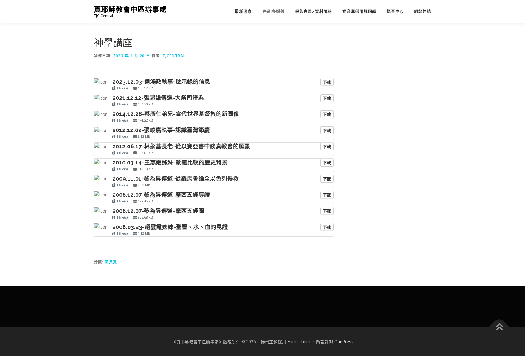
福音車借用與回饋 (359, 11)
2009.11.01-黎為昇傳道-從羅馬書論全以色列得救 (175, 178)
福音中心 (395, 11)
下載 (327, 82)
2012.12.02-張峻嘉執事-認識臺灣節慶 (161, 129)
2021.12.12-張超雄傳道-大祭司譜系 (158, 97)
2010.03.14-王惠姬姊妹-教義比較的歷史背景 (170, 162)
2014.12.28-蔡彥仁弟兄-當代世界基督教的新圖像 (175, 113)
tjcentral (174, 55)
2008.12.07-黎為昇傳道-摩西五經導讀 (161, 194)
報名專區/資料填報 (313, 11)
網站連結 (422, 11)
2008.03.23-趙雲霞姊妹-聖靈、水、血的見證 (170, 226)
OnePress (343, 341)
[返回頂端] (499, 327)
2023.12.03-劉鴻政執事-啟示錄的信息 (161, 81)
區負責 (111, 261)
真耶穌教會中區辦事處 (130, 9)
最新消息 (243, 11)
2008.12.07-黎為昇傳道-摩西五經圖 (158, 210)
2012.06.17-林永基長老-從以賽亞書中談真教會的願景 (181, 146)
